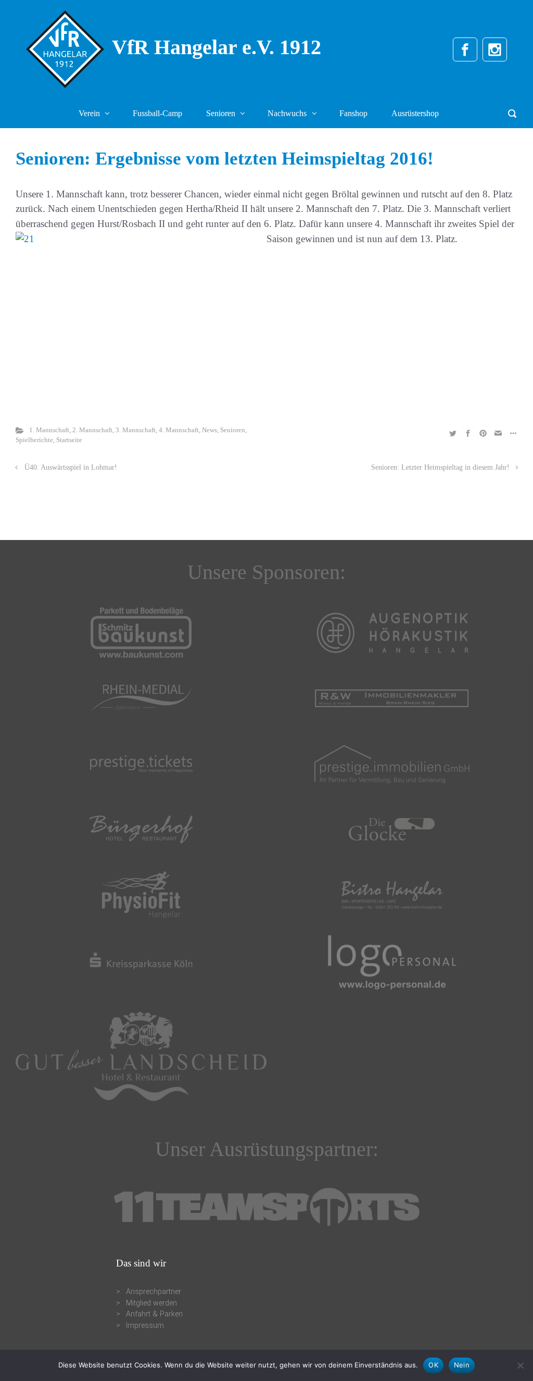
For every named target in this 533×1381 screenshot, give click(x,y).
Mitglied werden (151, 1303)
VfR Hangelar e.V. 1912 (216, 47)
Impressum (145, 1325)
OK (433, 1365)
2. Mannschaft (92, 430)
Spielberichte (34, 440)
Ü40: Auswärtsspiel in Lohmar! (70, 467)
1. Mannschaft (49, 430)
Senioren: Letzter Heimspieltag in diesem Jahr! (440, 467)
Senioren (232, 430)
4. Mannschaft (179, 430)
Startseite (69, 440)
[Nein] (520, 1365)
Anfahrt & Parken (154, 1314)
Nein (461, 1365)
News (209, 430)
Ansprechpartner (153, 1291)
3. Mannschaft (136, 430)
